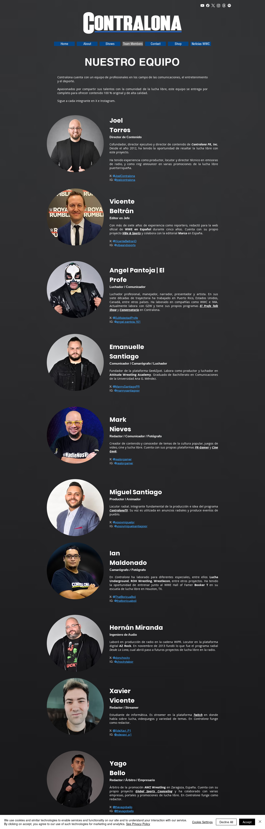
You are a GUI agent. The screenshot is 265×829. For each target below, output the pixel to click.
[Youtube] (202, 5)
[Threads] (224, 5)
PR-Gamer (202, 447)
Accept (247, 822)
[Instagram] (218, 5)
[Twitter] (213, 5)
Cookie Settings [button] (202, 822)
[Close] (260, 822)
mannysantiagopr (128, 390)
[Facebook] (208, 5)
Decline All (226, 822)
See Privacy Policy (138, 824)
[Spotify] (229, 5)
